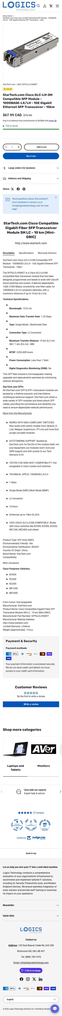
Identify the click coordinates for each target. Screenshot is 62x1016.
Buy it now (31, 156)
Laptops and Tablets (15, 767)
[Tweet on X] (12, 189)
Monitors (43, 766)
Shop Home (7, 16)
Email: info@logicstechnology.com (31, 962)
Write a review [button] (31, 704)
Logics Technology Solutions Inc (21, 1009)
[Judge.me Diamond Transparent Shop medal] (17, 825)
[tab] (9, 253)
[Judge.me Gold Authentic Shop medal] (31, 825)
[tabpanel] (31, 445)
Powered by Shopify (42, 1009)
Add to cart (42, 147)
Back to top (31, 853)
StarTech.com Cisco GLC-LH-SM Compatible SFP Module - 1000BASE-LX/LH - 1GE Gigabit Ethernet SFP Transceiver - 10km (30, 19)
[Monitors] (43, 749)
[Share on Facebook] (18, 189)
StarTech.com (9, 84)
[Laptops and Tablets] (15, 749)
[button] (51, 6)
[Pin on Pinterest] (24, 189)
